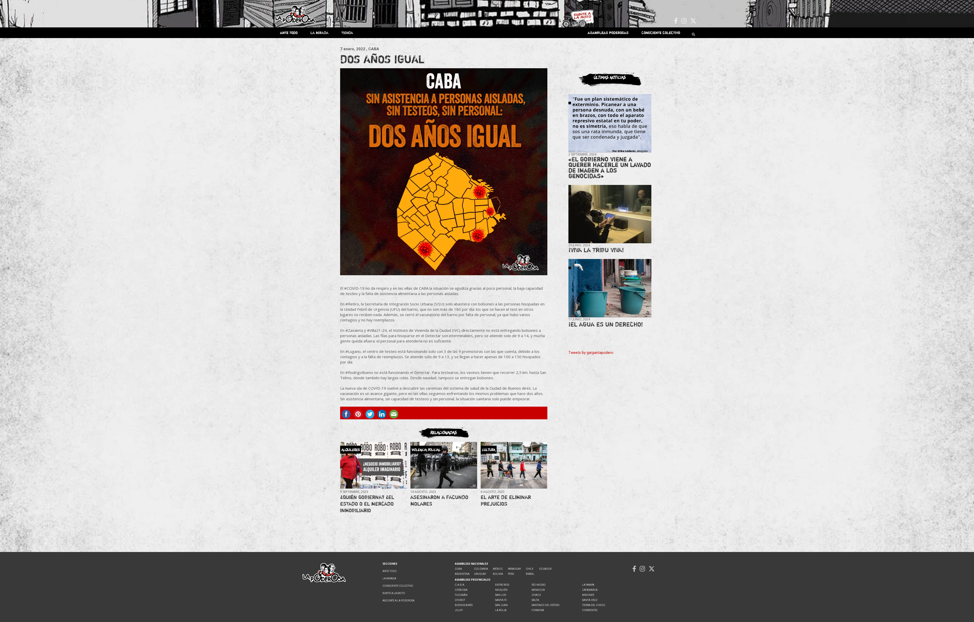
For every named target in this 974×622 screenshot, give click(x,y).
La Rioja (501, 610)
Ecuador (545, 568)
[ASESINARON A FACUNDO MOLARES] (443, 465)
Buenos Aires (464, 605)
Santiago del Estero (546, 605)
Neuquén (501, 590)
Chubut (460, 600)
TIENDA (347, 32)
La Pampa (588, 584)
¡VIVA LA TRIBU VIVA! (596, 250)
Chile (529, 568)
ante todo (289, 32)
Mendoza (538, 590)
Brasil (530, 574)
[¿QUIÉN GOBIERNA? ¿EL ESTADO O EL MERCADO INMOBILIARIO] (373, 465)
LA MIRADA (319, 32)
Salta (535, 600)
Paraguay (514, 568)
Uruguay (480, 574)
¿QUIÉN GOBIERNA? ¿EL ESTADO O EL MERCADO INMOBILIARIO (367, 503)
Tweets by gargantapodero (590, 352)
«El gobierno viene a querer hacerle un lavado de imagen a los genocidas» (609, 168)
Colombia (481, 568)
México (498, 568)
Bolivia (498, 574)
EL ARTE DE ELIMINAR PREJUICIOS (506, 500)
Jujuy (459, 610)
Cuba (458, 568)
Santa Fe (501, 600)
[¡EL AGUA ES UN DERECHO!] (610, 288)
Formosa (538, 610)
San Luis (500, 595)
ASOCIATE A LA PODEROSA (398, 600)
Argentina (462, 574)
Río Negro (539, 584)
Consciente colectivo (660, 32)
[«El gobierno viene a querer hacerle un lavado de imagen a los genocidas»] (610, 123)
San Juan (501, 605)
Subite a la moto (393, 593)
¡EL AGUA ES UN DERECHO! (605, 324)
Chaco (536, 595)
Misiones (588, 595)
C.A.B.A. (460, 584)
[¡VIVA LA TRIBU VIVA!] (610, 214)
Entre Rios (502, 584)
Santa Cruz (590, 600)
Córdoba (461, 590)
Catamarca (590, 590)
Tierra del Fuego (593, 605)
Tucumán (461, 595)
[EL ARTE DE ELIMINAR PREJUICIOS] (513, 465)
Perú (511, 574)
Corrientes (589, 610)
